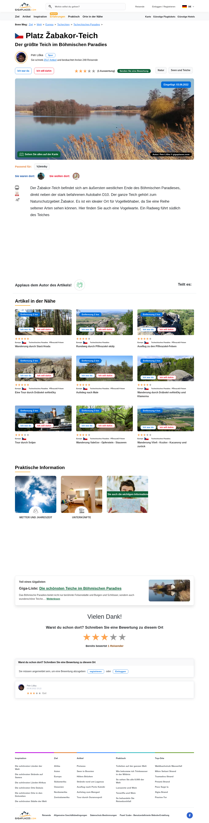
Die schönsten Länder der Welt (28, 767)
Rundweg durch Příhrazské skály (95, 346)
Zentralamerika (61, 797)
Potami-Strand (162, 781)
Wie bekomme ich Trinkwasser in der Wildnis (131, 773)
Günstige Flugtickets (164, 16)
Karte (148, 16)
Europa (18, 342)
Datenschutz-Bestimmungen (103, 815)
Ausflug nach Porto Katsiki (91, 787)
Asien (57, 771)
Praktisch (74, 16)
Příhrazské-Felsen (56, 342)
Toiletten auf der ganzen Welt (131, 766)
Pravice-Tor (161, 797)
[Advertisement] (112, 248)
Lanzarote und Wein (126, 788)
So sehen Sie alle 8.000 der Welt (130, 781)
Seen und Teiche (180, 70)
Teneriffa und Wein (126, 793)
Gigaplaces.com (25, 6)
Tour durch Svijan (25, 442)
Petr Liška (31, 685)
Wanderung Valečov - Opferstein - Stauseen (101, 442)
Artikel (26, 16)
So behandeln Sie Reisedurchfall (125, 799)
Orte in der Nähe (93, 16)
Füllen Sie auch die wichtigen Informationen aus (127, 494)
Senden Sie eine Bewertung (134, 71)
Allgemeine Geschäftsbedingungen (70, 815)
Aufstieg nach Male (87, 392)
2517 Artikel (50, 60)
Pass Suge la (161, 787)
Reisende (139, 6)
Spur (50, 55)
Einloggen (157, 6)
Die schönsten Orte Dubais (29, 788)
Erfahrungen (57, 16)
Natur (161, 70)
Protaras (81, 766)
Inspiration (40, 16)
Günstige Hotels (186, 16)
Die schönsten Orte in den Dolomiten (28, 794)
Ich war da (23, 71)
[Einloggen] (79, 285)
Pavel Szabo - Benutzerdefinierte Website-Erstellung (144, 815)
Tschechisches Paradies (38, 342)
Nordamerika (60, 792)
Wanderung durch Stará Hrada (32, 346)
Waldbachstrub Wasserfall (168, 766)
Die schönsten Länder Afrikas (30, 782)
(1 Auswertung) (106, 71)
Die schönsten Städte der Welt (31, 801)
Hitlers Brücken (85, 776)
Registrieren (169, 6)
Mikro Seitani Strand (165, 771)
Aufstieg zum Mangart (88, 792)
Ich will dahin (44, 71)
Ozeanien (59, 787)
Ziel (17, 16)
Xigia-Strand (161, 792)
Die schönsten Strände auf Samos (29, 776)
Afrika (57, 766)
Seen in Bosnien (85, 771)
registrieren (96, 671)
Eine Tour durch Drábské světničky (35, 392)
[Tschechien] (25, 342)
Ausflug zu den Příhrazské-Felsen (157, 346)
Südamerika (60, 781)
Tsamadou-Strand (164, 776)
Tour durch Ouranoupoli (89, 797)
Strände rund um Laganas (90, 781)
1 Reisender (115, 645)
